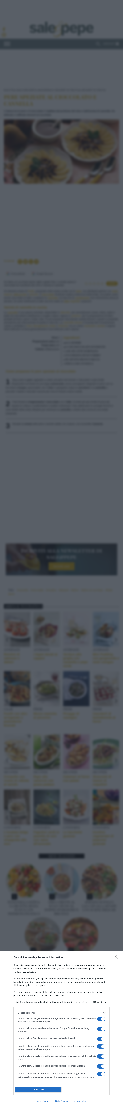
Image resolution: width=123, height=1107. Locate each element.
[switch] (101, 1019)
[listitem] (61, 1012)
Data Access (61, 1101)
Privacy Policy (80, 1101)
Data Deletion (43, 1101)
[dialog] (61, 1029)
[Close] (117, 958)
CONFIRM (38, 1089)
